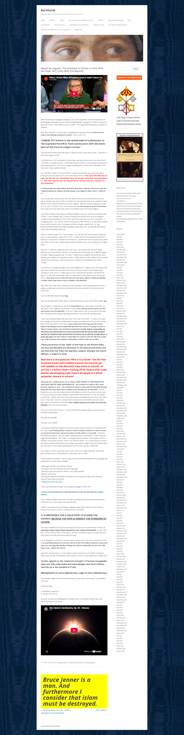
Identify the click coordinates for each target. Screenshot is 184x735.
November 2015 (121, 564)
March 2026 (120, 247)
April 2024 (119, 306)
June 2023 (119, 331)
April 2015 (119, 582)
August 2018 (120, 479)
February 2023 (121, 341)
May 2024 (119, 303)
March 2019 (120, 462)
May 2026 (119, 242)
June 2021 (119, 393)
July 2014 (119, 605)
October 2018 (120, 474)
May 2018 (119, 487)
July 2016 (119, 543)
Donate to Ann (98, 25)
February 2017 (121, 526)
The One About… (59, 25)
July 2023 (119, 329)
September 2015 (121, 569)
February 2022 (121, 372)
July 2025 (119, 267)
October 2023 (120, 321)
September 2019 (121, 446)
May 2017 (119, 518)
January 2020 (120, 436)
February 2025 (121, 280)
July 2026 (119, 237)
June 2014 (119, 607)
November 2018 (121, 472)
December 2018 (121, 469)
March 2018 (120, 492)
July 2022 (119, 359)
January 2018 (120, 497)
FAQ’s (129, 20)
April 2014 (119, 612)
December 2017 (121, 500)
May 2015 (119, 579)
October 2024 (120, 290)
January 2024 (120, 313)
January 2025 (120, 283)
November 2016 (121, 533)
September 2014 (121, 600)
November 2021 (121, 380)
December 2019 (121, 439)
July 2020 (119, 421)
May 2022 (119, 364)
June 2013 (119, 638)
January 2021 (120, 405)
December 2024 (121, 285)
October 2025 (120, 260)
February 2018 (121, 495)
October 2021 (120, 382)
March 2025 (120, 277)
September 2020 (121, 416)
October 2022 (120, 352)
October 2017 (120, 505)
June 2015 (119, 577)
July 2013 (119, 635)
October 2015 (120, 566)
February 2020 (121, 433)
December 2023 (121, 316)
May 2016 (119, 549)
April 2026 (119, 244)
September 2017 (121, 508)
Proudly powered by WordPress (50, 726)
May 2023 (119, 334)
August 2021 (120, 387)
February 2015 (121, 587)
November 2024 (121, 288)
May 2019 (119, 456)
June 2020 (119, 423)
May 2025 (119, 272)
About (62, 20)
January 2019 (120, 467)
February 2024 (121, 311)
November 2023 (121, 318)
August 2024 (120, 295)
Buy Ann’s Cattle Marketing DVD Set (81, 20)
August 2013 (120, 633)
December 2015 (121, 561)
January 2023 (120, 344)
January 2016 (120, 559)
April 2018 (119, 490)
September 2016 (121, 538)
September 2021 (121, 385)
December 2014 (121, 592)
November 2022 (121, 349)
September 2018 (121, 477)
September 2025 (121, 262)
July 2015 (119, 574)
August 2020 (120, 418)
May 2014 (119, 610)
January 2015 (120, 589)
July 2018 (119, 482)
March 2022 (120, 370)
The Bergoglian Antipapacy (79, 25)
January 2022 (120, 375)
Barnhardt (48, 10)
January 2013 (120, 651)
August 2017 (120, 510)
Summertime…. (121, 201)
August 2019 (120, 449)
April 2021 (119, 398)
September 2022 (121, 354)
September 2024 (121, 293)
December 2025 (121, 254)
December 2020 (121, 408)
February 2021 (121, 403)
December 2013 (121, 623)
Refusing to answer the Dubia (52, 482)
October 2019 (120, 444)
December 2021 (121, 377)
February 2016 (121, 556)
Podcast (52, 20)
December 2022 (121, 347)
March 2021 (120, 400)
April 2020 (119, 428)
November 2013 (121, 625)
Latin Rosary (45, 25)
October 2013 (120, 628)
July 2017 (119, 513)
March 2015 (120, 584)
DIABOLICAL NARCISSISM (115, 20)
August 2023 (120, 326)
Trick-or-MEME (101, 710)
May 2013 (119, 641)
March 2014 (120, 615)
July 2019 (119, 451)
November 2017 (121, 502)
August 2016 (120, 541)
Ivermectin (78, 30)
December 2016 (121, 531)
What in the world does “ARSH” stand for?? (55, 30)
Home (43, 20)
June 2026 (119, 239)
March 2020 (120, 431)
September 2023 (121, 324)
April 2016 (119, 551)
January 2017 (120, 528)
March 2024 (120, 308)
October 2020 (120, 413)
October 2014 (120, 597)
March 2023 (120, 339)
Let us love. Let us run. (123, 198)
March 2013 (120, 646)
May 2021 (119, 395)
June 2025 (119, 270)
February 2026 (121, 249)
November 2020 (121, 410)
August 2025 (120, 265)
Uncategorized (61, 662)
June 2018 (119, 485)
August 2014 (120, 602)
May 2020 (119, 426)
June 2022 (119, 362)
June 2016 (119, 546)
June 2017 (119, 515)
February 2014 (121, 618)
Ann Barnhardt (90, 662)
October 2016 (120, 536)
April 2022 (119, 367)
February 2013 (121, 648)
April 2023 (119, 336)
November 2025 (121, 257)
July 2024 (119, 298)
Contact (101, 20)
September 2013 (121, 630)
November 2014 (121, 595)
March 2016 (120, 554)
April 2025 (119, 275)
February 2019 (121, 464)
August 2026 (120, 234)
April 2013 (119, 643)
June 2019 (119, 454)
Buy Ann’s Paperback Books (117, 25)
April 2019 (119, 459)
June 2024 (119, 301)
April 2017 (119, 520)
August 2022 (120, 357)
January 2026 (120, 252)
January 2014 (120, 620)
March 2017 (120, 523)
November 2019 (121, 441)
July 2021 (119, 390)
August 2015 (120, 572)
